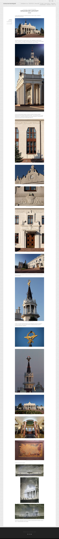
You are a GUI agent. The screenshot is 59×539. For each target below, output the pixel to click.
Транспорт (49, 4)
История (41, 3)
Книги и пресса (47, 3)
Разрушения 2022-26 (24, 3)
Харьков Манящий (9, 3)
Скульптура (53, 3)
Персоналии (37, 3)
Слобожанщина (43, 4)
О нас (53, 4)
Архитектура (31, 3)
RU (55, 4)
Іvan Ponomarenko (32, 9)
